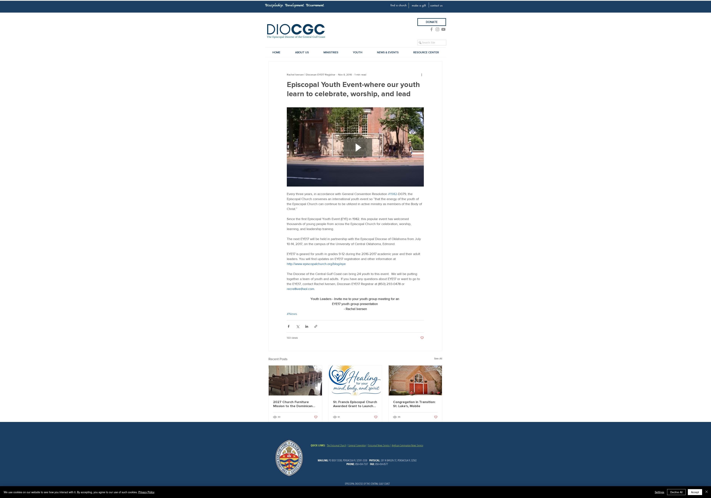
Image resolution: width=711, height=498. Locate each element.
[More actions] (421, 74)
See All (438, 358)
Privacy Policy (146, 492)
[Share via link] (316, 326)
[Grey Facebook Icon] (431, 29)
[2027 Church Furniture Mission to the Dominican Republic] (295, 380)
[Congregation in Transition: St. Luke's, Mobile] (415, 380)
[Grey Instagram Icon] (437, 29)
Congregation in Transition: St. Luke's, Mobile (414, 404)
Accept (695, 492)
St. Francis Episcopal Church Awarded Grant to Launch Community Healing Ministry (355, 404)
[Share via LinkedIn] (306, 326)
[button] (388, 52)
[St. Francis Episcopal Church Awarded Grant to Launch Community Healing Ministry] (355, 380)
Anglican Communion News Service (407, 445)
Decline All (676, 492)
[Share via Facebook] (288, 326)
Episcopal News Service (379, 445)
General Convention (357, 445)
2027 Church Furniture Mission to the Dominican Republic (293, 404)
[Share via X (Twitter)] (297, 326)
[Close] (706, 492)
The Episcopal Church (336, 445)
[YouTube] (443, 29)
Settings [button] (659, 492)
